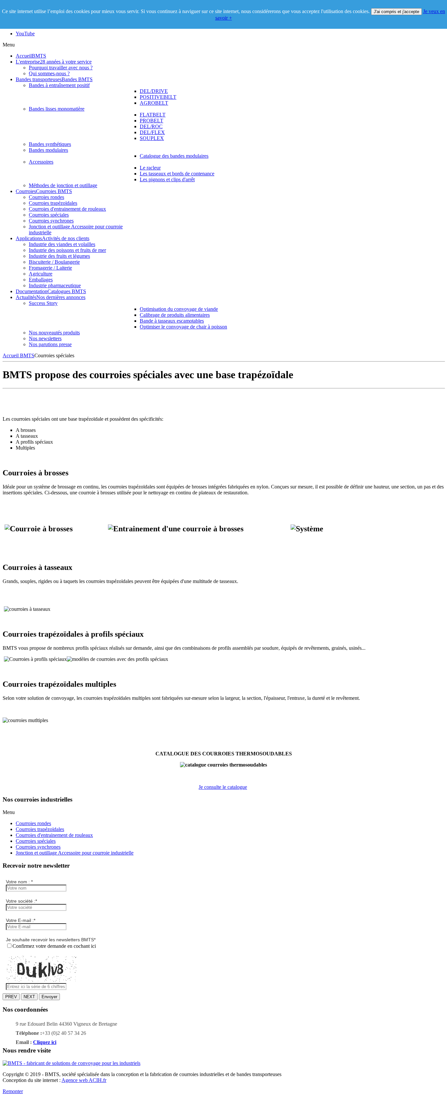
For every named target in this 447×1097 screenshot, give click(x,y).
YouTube (25, 33)
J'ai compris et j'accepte (396, 11)
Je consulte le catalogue (223, 787)
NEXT (29, 996)
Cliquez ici (44, 1042)
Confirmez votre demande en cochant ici (54, 946)
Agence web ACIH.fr (84, 1080)
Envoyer (49, 996)
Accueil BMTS (18, 355)
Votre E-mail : (20, 920)
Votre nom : (19, 881)
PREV (11, 996)
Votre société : (21, 901)
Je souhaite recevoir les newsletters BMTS (51, 939)
